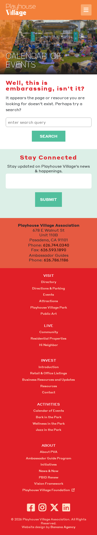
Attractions (48, 301)
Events (48, 294)
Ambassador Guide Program (48, 458)
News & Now (48, 471)
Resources (48, 386)
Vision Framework (48, 483)
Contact (48, 392)
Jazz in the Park (48, 430)
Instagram (42, 507)
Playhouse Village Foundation (46, 490)
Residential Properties (48, 338)
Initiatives (49, 464)
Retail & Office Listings (48, 373)
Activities (48, 404)
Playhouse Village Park (48, 307)
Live (48, 325)
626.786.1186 (56, 259)
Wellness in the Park (49, 423)
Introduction (49, 367)
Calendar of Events (48, 410)
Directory (48, 282)
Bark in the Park (48, 417)
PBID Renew (48, 477)
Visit (48, 275)
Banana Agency (62, 527)
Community (48, 332)
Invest (48, 360)
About (49, 445)
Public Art (49, 313)
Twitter (54, 507)
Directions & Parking (48, 288)
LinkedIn (66, 507)
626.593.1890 (53, 249)
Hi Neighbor (48, 345)
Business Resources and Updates (48, 379)
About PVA (48, 452)
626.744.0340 (56, 245)
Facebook (31, 507)
